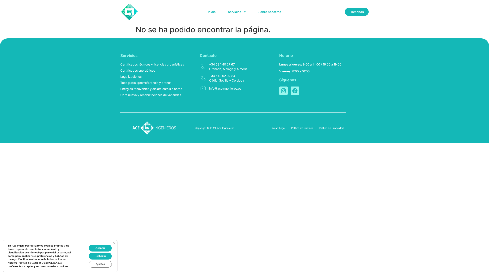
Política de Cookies (29, 263)
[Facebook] (295, 91)
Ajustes (100, 264)
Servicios (234, 12)
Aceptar (100, 248)
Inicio (212, 12)
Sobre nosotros (269, 12)
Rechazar (100, 256)
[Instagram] (283, 91)
